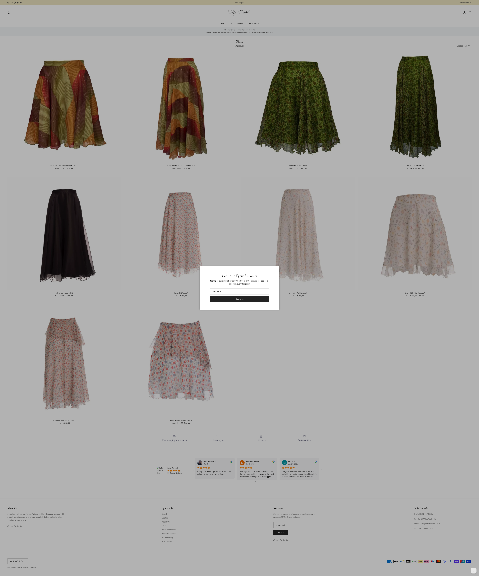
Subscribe (239, 299)
